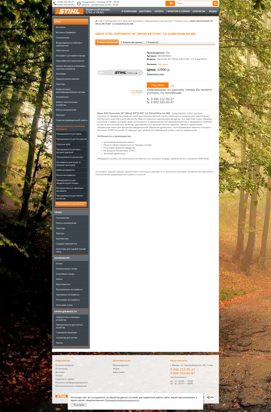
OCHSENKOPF (62, 258)
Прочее (59, 343)
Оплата (159, 11)
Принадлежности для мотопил (70, 204)
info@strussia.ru (178, 377)
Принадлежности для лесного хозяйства (69, 197)
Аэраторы (60, 84)
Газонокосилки (62, 38)
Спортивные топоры (65, 274)
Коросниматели (63, 284)
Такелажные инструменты (67, 295)
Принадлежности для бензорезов (71, 139)
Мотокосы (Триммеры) (66, 32)
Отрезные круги (63, 144)
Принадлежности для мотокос (69, 157)
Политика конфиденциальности (71, 382)
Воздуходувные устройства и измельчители (69, 44)
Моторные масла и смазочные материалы (70, 189)
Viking (58, 212)
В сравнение (172, 85)
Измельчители (62, 50)
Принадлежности (65, 311)
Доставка (145, 11)
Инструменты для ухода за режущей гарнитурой (68, 163)
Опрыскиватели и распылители (70, 61)
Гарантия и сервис (178, 11)
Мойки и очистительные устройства (66, 103)
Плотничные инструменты (68, 300)
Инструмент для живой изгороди (70, 56)
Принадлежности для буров (68, 134)
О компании (129, 11)
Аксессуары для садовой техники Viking (71, 250)
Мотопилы (60, 27)
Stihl (57, 21)
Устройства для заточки (66, 338)
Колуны (59, 264)
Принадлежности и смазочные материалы (70, 127)
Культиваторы (62, 97)
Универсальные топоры (66, 269)
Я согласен (79, 405)
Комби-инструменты (65, 170)
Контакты (199, 11)
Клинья (59, 279)
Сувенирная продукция (66, 332)
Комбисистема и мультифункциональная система (70, 90)
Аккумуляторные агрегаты (67, 79)
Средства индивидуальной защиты (72, 120)
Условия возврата (64, 365)
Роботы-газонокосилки (66, 110)
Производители (121, 365)
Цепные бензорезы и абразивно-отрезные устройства (71, 67)
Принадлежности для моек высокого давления (68, 150)
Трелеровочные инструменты (69, 289)
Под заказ (157, 85)
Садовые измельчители (66, 244)
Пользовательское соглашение (71, 386)
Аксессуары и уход (64, 305)
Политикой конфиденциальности (122, 400)
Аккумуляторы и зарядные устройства (68, 318)
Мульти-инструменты (65, 175)
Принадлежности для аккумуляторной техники (67, 181)
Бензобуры (61, 74)
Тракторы (60, 115)
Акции (213, 11)
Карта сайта (119, 372)
